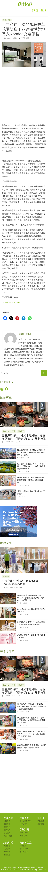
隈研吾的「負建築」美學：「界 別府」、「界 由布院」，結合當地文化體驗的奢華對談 (31, 466)
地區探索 (7, 821)
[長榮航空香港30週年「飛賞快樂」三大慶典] (8, 490)
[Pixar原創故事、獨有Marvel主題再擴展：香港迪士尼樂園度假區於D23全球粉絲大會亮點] (8, 449)
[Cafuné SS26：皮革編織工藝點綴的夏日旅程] (8, 608)
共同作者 (21, 867)
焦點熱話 (7, 830)
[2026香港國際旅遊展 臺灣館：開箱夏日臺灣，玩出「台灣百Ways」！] (8, 744)
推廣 (26, 832)
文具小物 (7, 849)
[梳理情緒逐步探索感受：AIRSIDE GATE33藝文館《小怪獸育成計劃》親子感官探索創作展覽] (8, 703)
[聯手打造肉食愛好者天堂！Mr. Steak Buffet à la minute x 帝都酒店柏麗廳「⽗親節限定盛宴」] (8, 730)
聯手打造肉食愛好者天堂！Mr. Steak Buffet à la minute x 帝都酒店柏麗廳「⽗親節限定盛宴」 (31, 733)
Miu (20, 442)
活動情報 (40, 821)
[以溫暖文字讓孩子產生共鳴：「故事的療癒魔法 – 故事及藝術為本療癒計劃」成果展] (8, 717)
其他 (26, 835)
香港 (13, 431)
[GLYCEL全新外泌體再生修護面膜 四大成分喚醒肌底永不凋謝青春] (8, 621)
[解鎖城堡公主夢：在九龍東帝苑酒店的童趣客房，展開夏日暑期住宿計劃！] (8, 476)
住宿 (21, 824)
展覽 (21, 835)
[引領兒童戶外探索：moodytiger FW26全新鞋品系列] (24, 548)
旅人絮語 (7, 833)
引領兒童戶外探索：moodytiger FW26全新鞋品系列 (20, 582)
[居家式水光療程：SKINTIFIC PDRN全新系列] (8, 634)
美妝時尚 (7, 852)
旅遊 (35, 10)
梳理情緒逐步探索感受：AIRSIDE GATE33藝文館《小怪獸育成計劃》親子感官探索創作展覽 (31, 706)
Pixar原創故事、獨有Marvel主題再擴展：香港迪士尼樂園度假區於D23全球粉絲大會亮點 (31, 452)
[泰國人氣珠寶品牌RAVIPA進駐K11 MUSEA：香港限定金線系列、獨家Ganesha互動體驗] (8, 594)
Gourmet (6, 431)
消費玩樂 (27, 821)
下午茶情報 (24, 849)
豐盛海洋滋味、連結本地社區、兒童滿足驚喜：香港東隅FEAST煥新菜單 (24, 437)
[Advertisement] (24, 94)
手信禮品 (7, 855)
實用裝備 (6, 576)
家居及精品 (24, 852)
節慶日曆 (40, 824)
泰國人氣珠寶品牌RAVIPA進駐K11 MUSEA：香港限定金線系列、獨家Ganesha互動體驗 (30, 597)
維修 (21, 832)
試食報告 (23, 846)
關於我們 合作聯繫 (10, 867)
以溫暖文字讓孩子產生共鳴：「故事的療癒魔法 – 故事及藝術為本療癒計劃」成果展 (31, 720)
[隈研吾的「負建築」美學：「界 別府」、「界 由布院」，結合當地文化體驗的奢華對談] (8, 463)
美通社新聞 (6, 20)
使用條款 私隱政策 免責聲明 (34, 867)
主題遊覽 (7, 824)
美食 (26, 824)
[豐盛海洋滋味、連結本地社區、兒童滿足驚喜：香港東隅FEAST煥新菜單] (24, 403)
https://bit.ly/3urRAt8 (11, 302)
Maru (20, 587)
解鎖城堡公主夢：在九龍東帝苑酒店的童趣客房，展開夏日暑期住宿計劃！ (31, 480)
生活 (44, 10)
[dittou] (25, 1)
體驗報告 (21, 431)
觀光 (21, 821)
